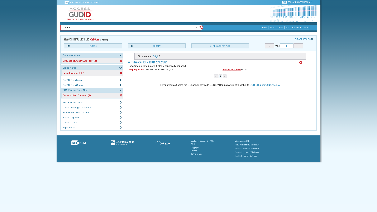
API (287, 27)
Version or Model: (232, 69)
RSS (193, 144)
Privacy (194, 150)
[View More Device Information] (300, 62)
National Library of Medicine (84, 2)
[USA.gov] (166, 143)
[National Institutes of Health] (67, 2)
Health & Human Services (246, 155)
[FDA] (284, 2)
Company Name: (136, 69)
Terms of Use (196, 153)
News (280, 27)
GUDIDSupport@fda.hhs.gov (265, 85)
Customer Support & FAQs (202, 140)
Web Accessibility (242, 141)
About (272, 27)
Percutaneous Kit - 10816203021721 (147, 62)
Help (306, 27)
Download (296, 27)
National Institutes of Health (247, 148)
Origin (156, 56)
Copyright (195, 147)
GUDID (80, 13)
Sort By (157, 46)
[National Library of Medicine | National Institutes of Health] (78, 143)
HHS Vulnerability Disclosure (247, 144)
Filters (93, 46)
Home (264, 27)
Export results (303, 39)
